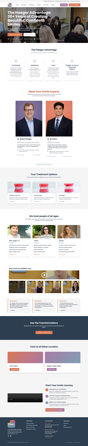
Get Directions (14, 369)
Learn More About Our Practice (43, 164)
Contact (53, 4)
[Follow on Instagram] (10, 436)
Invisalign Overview (31, 429)
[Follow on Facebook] (8, 436)
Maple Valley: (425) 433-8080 (63, 1)
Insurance (66, 423)
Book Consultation (74, 4)
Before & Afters (30, 423)
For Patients (45, 4)
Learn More (12, 201)
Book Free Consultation (15, 34)
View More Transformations (44, 332)
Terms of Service (76, 442)
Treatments (31, 4)
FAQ (65, 425)
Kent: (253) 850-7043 (49, 1)
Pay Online (63, 4)
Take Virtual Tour (29, 34)
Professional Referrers (75, 1)
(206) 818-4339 (48, 437)
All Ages (38, 4)
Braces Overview (30, 427)
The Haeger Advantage (32, 425)
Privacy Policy (69, 442)
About (17, 4)
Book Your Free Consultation (56, 409)
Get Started (23, 4)
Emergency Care (68, 427)
